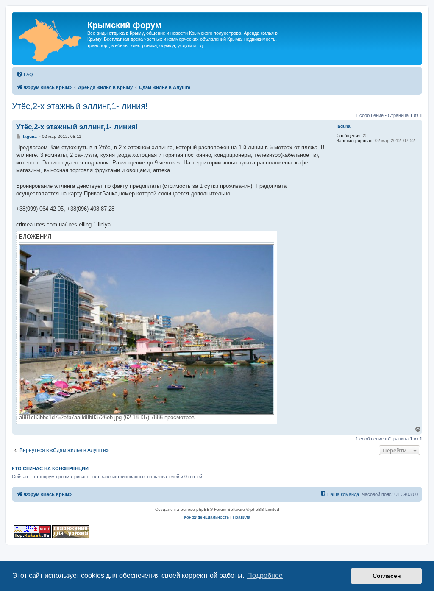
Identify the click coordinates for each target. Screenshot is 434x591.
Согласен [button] (387, 575)
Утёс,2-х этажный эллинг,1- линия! (80, 106)
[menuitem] (24, 75)
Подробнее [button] (265, 575)
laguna (344, 126)
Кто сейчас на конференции (50, 468)
